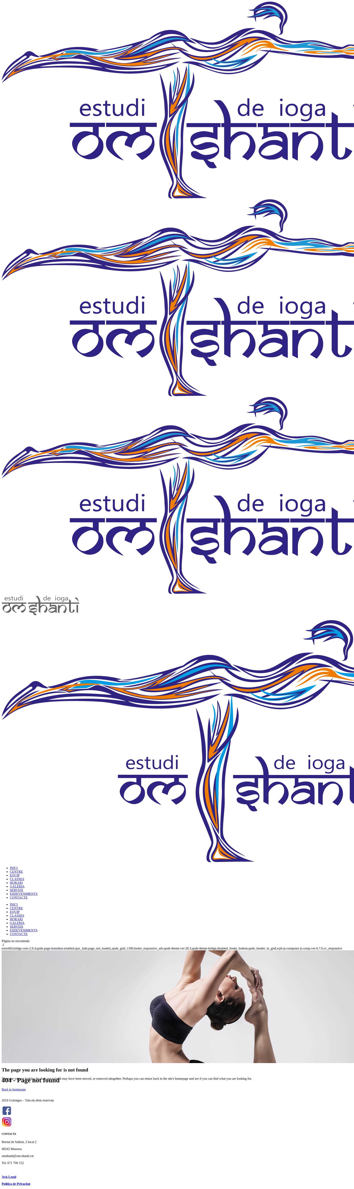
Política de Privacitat (16, 1184)
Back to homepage (14, 1089)
